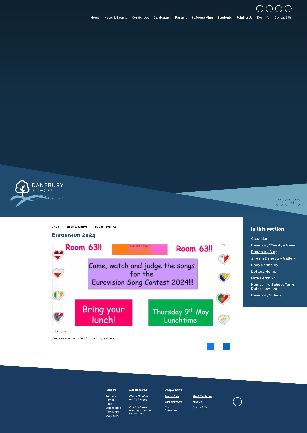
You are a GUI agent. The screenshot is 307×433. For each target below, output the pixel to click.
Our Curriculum (172, 409)
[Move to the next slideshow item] (288, 202)
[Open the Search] (288, 8)
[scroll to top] (237, 401)
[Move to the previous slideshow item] (279, 202)
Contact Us (200, 407)
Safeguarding (173, 401)
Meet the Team (202, 396)
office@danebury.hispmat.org (140, 412)
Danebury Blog (105, 227)
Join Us (197, 401)
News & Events (77, 227)
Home (55, 227)
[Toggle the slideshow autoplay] (296, 202)
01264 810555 (138, 399)
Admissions (172, 396)
